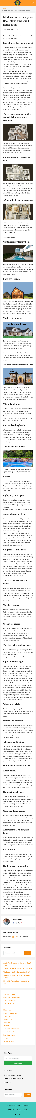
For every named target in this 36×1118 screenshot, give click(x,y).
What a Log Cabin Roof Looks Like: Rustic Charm (16, 977)
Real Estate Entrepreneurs (11, 1029)
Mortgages (6, 1022)
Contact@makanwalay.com (14, 1078)
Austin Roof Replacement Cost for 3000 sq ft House (17, 964)
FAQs (26, 1110)
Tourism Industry (8, 1041)
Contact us (7, 1082)
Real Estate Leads (8, 1032)
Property (6, 1025)
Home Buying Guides (10, 1000)
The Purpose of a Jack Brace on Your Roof (16, 972)
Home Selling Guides (10, 1013)
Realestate (6, 1038)
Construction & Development (12, 997)
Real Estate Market (9, 1035)
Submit (28, 953)
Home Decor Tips (8, 1004)
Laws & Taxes (7, 1019)
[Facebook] (16, 1114)
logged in (14, 937)
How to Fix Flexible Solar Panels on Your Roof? (16, 982)
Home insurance (8, 1007)
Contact (19, 1110)
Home (4, 8)
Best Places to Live (9, 994)
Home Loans (7, 1010)
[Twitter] (20, 1114)
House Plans (7, 1016)
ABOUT (11, 1110)
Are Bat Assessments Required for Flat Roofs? (17, 968)
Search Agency (18, 1063)
